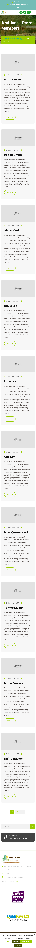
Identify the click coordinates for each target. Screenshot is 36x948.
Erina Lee (10, 381)
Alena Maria (12, 230)
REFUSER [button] (16, 942)
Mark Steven (12, 79)
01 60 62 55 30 (18, 2)
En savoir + (8, 942)
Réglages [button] (18, 945)
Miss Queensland (16, 532)
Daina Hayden (14, 759)
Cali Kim (10, 457)
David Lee (10, 306)
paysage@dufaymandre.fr (19, 5)
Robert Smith (13, 155)
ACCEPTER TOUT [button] (26, 942)
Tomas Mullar (13, 608)
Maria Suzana (13, 683)
